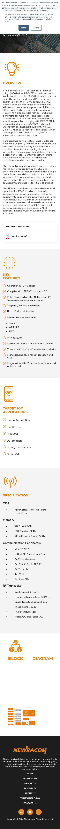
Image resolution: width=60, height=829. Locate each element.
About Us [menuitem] (30, 793)
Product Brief (19, 236)
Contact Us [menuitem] (30, 803)
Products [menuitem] (30, 783)
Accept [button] (23, 27)
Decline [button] (36, 27)
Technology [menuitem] (30, 778)
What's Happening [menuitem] (30, 798)
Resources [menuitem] (30, 788)
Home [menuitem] (30, 773)
